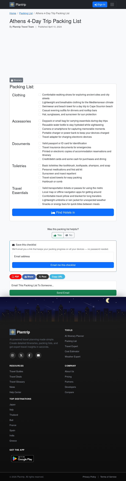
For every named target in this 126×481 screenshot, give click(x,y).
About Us (69, 371)
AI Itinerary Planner (74, 335)
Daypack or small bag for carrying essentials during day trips (75, 120)
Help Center (15, 392)
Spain (12, 430)
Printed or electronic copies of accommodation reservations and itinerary (76, 153)
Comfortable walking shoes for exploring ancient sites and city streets (75, 96)
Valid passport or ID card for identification (64, 143)
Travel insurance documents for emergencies (66, 147)
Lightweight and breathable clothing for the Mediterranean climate (77, 102)
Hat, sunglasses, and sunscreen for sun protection (69, 114)
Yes (59, 235)
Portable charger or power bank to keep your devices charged (75, 133)
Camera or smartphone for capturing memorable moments (73, 128)
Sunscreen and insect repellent (59, 173)
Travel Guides (16, 371)
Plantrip (21, 4)
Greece (13, 440)
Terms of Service (108, 476)
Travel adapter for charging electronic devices (67, 137)
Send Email (63, 292)
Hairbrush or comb (52, 181)
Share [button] (30, 276)
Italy (12, 409)
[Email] (38, 355)
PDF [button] (16, 276)
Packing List (26, 13)
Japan (13, 404)
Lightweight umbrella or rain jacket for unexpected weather (74, 200)
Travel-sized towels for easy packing (62, 177)
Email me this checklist (63, 265)
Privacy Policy (89, 476)
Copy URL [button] (57, 276)
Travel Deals (16, 376)
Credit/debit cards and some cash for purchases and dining (74, 159)
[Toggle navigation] (112, 4)
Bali (11, 420)
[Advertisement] (63, 53)
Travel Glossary (17, 381)
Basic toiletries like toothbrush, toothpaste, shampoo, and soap (76, 165)
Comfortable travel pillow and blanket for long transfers (71, 196)
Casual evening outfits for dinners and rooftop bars (69, 110)
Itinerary (17, 80)
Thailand (14, 414)
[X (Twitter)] (21, 355)
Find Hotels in (65, 212)
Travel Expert (71, 346)
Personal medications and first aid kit (62, 169)
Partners (69, 381)
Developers (70, 386)
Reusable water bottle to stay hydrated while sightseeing (73, 124)
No (70, 235)
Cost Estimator (72, 351)
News (12, 386)
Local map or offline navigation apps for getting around (71, 192)
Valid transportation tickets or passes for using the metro (72, 188)
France (13, 425)
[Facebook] (30, 355)
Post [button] (43, 276)
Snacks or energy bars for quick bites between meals (71, 204)
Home (13, 13)
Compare (69, 392)
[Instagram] (13, 355)
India (12, 435)
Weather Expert (72, 356)
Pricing (68, 376)
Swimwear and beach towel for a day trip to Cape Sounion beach (77, 106)
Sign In (101, 4)
